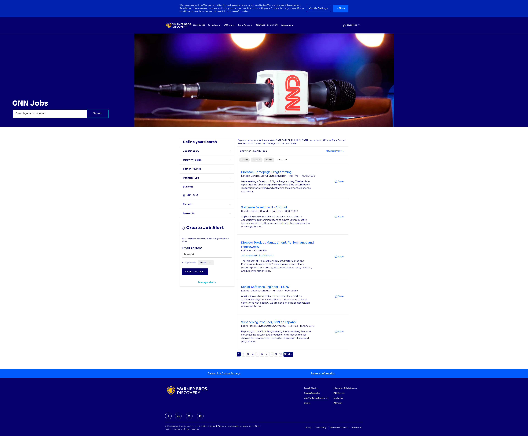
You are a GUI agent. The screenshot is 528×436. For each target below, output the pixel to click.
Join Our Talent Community (316, 398)
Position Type (191, 178)
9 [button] (276, 354)
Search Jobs (199, 25)
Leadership (338, 398)
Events (307, 403)
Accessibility (320, 428)
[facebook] (168, 416)
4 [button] (253, 354)
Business (188, 187)
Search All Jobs (310, 388)
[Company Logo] (179, 25)
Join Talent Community (267, 25)
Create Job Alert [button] (194, 272)
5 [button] (257, 354)
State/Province (192, 169)
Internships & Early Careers (345, 388)
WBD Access (339, 393)
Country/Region (192, 160)
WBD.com (338, 403)
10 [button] (280, 354)
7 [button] (266, 354)
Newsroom (356, 428)
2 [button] (243, 354)
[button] (318, 8)
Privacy (308, 428)
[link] (207, 282)
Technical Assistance (339, 428)
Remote (187, 204)
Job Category (191, 151)
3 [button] (248, 354)
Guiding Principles (312, 393)
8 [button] (271, 354)
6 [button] (262, 354)
